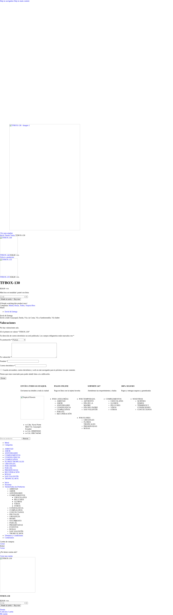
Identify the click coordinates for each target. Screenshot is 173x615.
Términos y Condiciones (143, 406)
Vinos (113, 407)
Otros (114, 410)
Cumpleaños (63, 410)
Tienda (7, 235)
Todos (12, 235)
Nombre (4, 361)
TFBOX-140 (5, 255)
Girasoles (89, 420)
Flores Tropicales (89, 423)
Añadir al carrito (6, 299)
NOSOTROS (138, 399)
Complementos (17, 495)
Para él (61, 412)
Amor (60, 403)
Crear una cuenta (6, 556)
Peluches (115, 405)
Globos (114, 403)
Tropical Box (30, 305)
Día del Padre (91, 407)
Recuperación (64, 414)
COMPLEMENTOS (113, 399)
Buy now (17, 299)
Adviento (89, 401)
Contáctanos (16, 512)
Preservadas (90, 426)
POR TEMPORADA (87, 399)
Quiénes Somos (141, 402)
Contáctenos (144, 410)
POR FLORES (84, 418)
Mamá (11, 305)
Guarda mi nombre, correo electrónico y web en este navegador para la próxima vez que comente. (39, 370)
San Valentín (91, 410)
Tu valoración (6, 357)
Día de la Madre (88, 404)
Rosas (16, 305)
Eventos (13, 527)
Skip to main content (21, 1)
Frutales (14, 514)
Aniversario (63, 405)
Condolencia (64, 407)
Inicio (2, 235)
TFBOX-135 (5, 277)
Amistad (61, 401)
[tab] (11, 312)
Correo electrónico (7, 366)
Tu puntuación (6, 340)
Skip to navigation (7, 1)
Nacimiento (15, 521)
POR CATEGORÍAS (60, 399)
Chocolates (117, 401)
